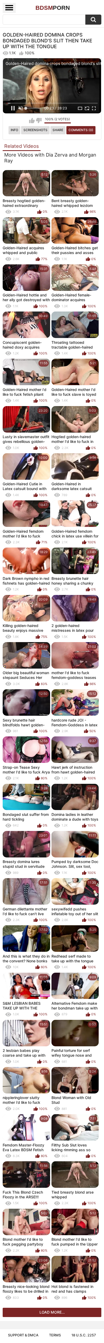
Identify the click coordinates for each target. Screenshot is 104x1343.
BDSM (52, 8)
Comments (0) (81, 130)
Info (14, 130)
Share (58, 130)
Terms (55, 1335)
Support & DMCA (23, 1335)
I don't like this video (39, 120)
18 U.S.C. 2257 (83, 1335)
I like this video (32, 120)
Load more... (52, 1312)
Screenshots (35, 130)
